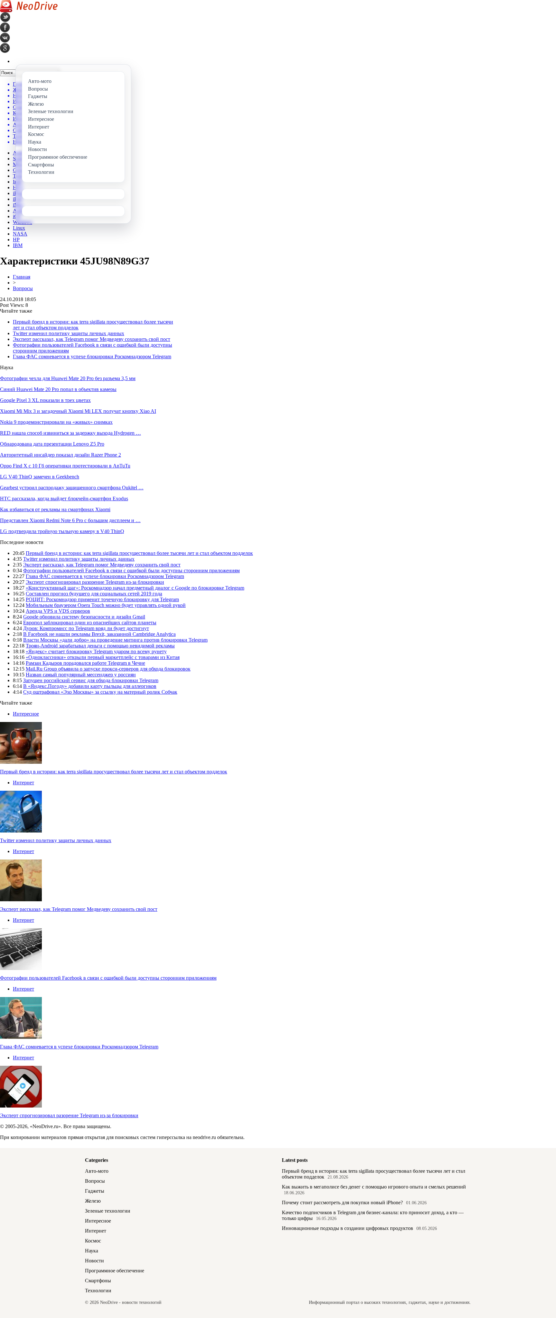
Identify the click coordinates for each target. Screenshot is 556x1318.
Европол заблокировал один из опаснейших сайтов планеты (89, 622)
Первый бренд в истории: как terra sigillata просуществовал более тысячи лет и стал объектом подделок (139, 553)
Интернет (23, 782)
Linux (19, 228)
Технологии (98, 1290)
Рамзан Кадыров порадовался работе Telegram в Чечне (85, 663)
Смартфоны (98, 1280)
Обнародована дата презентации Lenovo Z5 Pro (52, 444)
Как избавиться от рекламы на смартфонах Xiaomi (55, 509)
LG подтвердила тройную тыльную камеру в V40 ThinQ (62, 531)
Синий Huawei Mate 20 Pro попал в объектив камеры (58, 389)
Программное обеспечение (114, 1270)
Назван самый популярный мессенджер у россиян (81, 674)
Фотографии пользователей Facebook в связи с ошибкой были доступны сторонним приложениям (131, 570)
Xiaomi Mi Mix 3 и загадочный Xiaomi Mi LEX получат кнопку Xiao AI (78, 411)
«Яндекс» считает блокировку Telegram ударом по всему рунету (96, 651)
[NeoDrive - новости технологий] (29, 10)
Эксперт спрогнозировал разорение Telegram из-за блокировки (95, 582)
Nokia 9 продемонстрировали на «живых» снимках (56, 422)
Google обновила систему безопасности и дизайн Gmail (84, 616)
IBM (18, 245)
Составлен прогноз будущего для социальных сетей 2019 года (94, 593)
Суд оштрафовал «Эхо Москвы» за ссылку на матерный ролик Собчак (100, 692)
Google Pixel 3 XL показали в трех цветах (45, 400)
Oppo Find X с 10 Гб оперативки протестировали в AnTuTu (65, 465)
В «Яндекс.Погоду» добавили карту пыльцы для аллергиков (89, 686)
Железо (93, 1201)
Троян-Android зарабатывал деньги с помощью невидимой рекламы (100, 645)
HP (16, 239)
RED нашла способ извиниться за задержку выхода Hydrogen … (70, 433)
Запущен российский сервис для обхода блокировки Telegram (90, 680)
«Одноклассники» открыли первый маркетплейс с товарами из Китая (103, 657)
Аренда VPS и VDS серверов (58, 611)
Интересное (26, 714)
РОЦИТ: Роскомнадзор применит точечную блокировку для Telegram (102, 599)
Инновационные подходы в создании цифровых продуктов (347, 1228)
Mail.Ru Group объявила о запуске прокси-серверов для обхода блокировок (108, 669)
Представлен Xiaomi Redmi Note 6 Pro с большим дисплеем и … (70, 520)
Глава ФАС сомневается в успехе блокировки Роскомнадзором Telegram (92, 356)
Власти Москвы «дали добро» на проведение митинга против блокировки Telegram (115, 640)
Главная (21, 277)
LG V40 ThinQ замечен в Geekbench (39, 476)
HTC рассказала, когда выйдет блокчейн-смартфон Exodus (64, 498)
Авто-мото (96, 1171)
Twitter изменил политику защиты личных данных (68, 333)
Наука (91, 1250)
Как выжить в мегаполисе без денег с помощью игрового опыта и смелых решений (374, 1186)
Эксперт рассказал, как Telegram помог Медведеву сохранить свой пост (91, 339)
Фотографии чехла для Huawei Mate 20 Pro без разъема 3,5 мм (67, 378)
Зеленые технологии (107, 1211)
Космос (93, 1240)
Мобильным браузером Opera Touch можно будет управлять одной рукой (106, 605)
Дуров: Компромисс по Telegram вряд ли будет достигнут (86, 628)
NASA (20, 233)
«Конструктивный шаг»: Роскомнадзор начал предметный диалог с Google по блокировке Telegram (135, 588)
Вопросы (23, 288)
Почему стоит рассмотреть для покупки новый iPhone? (342, 1202)
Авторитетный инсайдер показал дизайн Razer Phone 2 (60, 455)
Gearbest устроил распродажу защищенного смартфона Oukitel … (72, 487)
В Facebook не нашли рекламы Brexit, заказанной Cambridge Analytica (99, 634)
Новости (94, 1260)
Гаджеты (94, 1191)
